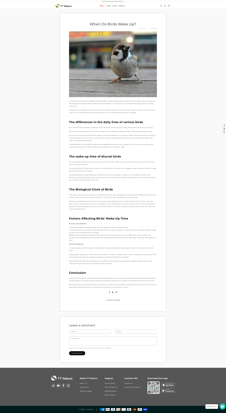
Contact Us (128, 383)
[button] (161, 6)
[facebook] (224, 125)
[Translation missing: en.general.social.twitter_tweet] (224, 129)
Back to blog (114, 300)
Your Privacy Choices (132, 387)
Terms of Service (111, 387)
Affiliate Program (86, 391)
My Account (84, 387)
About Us (83, 383)
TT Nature (89, 409)
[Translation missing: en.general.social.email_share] (224, 132)
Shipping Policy (111, 391)
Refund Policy (110, 395)
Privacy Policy (110, 383)
